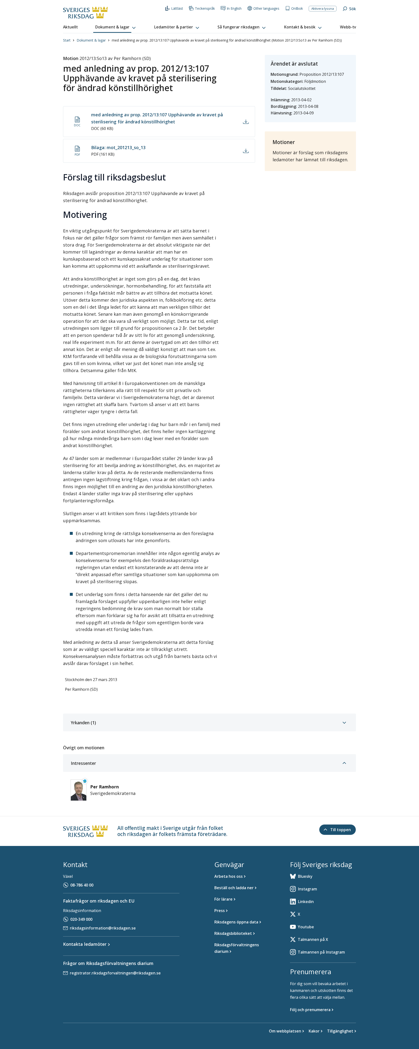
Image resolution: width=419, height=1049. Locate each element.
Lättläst (177, 8)
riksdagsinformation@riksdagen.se (103, 928)
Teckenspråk (205, 8)
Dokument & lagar (91, 40)
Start (67, 40)
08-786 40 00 (81, 885)
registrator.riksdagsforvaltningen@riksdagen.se (115, 973)
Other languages (266, 8)
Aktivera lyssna (322, 8)
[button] (116, 27)
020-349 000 (81, 919)
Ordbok (297, 8)
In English (234, 8)
